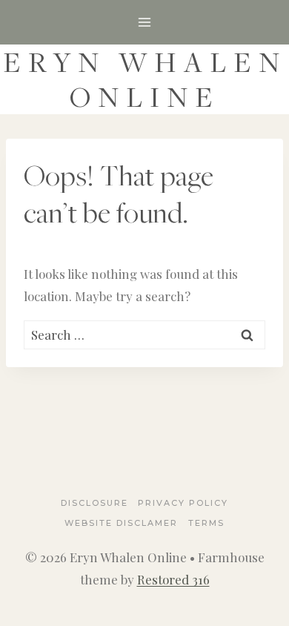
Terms (206, 523)
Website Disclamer (121, 523)
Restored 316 (173, 579)
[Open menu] (145, 21)
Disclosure (94, 503)
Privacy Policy (183, 503)
